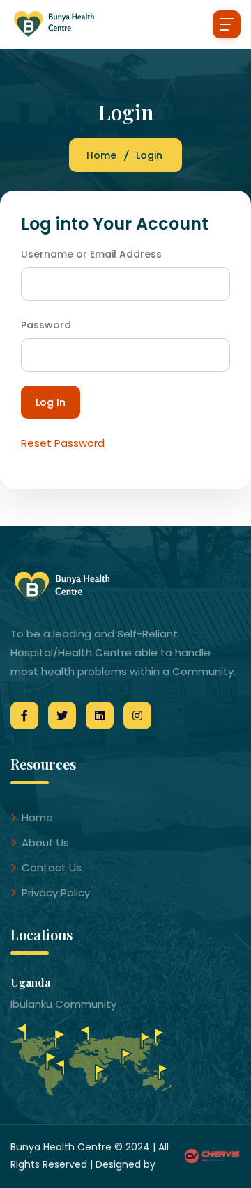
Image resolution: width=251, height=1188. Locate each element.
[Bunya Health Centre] (62, 24)
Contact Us (52, 868)
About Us (45, 843)
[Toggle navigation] (227, 24)
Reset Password (63, 443)
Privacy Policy (56, 893)
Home (101, 155)
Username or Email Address (91, 254)
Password (46, 325)
